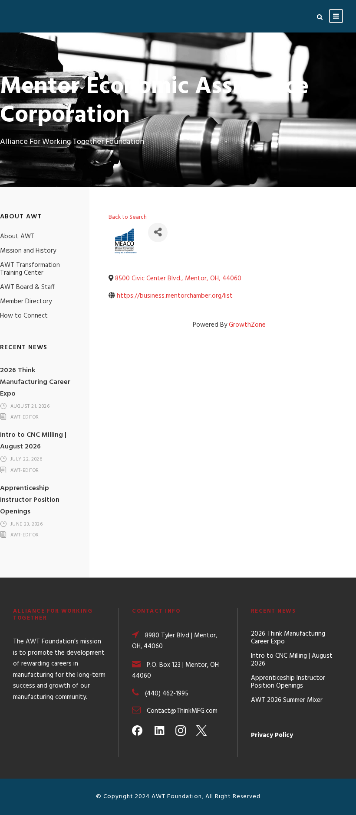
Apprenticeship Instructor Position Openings (29, 500)
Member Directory (26, 301)
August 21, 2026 (30, 406)
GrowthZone (247, 325)
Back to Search (128, 217)
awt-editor (24, 418)
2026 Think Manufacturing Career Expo (35, 382)
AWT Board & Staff (27, 287)
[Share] (158, 232)
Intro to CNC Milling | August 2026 (33, 440)
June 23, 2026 (26, 524)
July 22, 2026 (26, 460)
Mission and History (28, 251)
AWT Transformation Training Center (30, 269)
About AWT (17, 236)
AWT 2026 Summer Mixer (287, 700)
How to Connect (24, 316)
